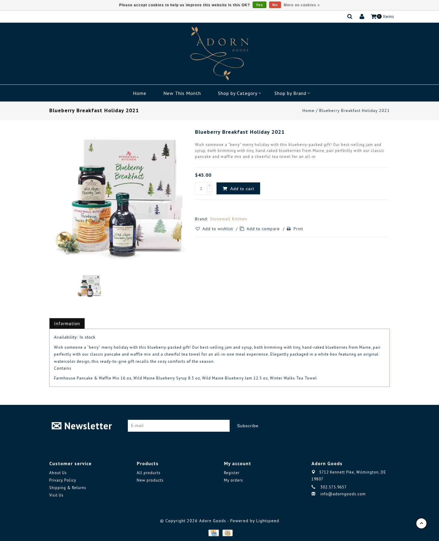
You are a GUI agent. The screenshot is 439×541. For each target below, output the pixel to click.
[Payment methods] (213, 532)
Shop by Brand (290, 93)
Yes (259, 5)
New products (150, 480)
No (275, 5)
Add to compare (264, 228)
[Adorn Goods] (219, 54)
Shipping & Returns (67, 487)
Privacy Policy (62, 480)
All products (149, 472)
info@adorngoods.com (343, 494)
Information (67, 323)
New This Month (182, 93)
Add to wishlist (218, 228)
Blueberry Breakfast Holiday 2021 (354, 110)
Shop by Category (237, 93)
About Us (58, 472)
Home (139, 93)
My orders (233, 480)
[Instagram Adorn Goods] (385, 426)
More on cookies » (302, 5)
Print (298, 228)
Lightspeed (267, 520)
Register (232, 472)
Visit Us (56, 495)
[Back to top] (421, 523)
